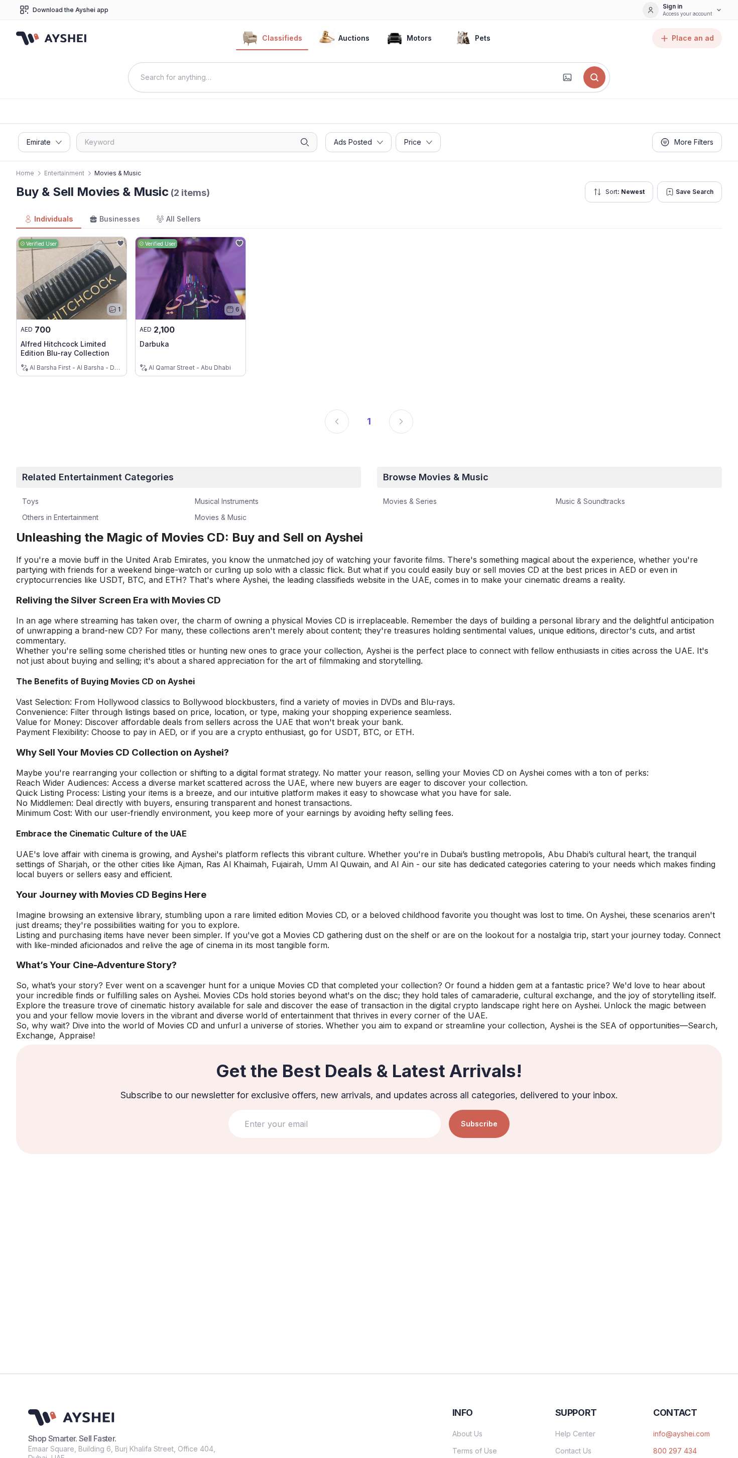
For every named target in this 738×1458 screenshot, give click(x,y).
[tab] (48, 220)
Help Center (575, 1433)
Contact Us (573, 1450)
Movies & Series (410, 501)
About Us (467, 1433)
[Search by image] (567, 77)
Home (25, 173)
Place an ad (693, 38)
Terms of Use (474, 1450)
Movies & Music (221, 517)
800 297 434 (675, 1450)
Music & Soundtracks (590, 501)
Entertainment (64, 173)
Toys (30, 501)
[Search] (594, 77)
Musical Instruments (227, 501)
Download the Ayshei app (70, 10)
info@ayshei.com (681, 1433)
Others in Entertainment (60, 517)
